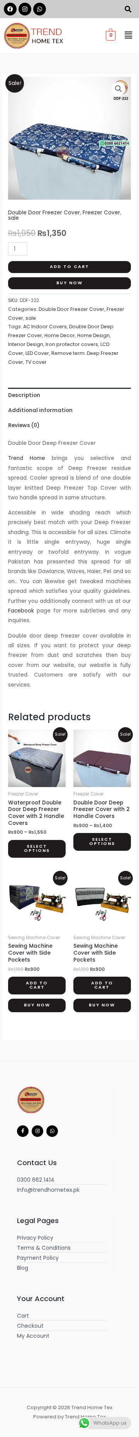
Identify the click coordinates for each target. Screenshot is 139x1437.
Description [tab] (24, 395)
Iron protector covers (72, 344)
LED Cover (37, 353)
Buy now (69, 283)
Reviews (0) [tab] (23, 425)
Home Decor (59, 335)
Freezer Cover (101, 212)
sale (13, 218)
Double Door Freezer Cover (44, 212)
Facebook (21, 610)
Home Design (93, 335)
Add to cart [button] (37, 985)
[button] (128, 35)
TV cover (36, 362)
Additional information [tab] (40, 410)
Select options (37, 848)
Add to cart (69, 267)
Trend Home (26, 458)
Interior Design (25, 344)
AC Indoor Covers (45, 326)
